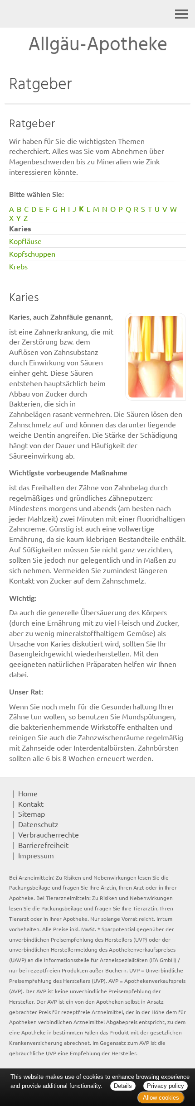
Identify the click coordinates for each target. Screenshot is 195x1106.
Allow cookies (161, 1097)
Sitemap (31, 813)
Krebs (18, 266)
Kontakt (31, 803)
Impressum (36, 855)
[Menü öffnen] (181, 14)
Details (123, 1085)
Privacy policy (165, 1085)
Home (28, 793)
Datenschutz (38, 823)
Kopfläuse (25, 240)
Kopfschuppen (32, 253)
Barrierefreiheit (43, 844)
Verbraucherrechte (48, 834)
